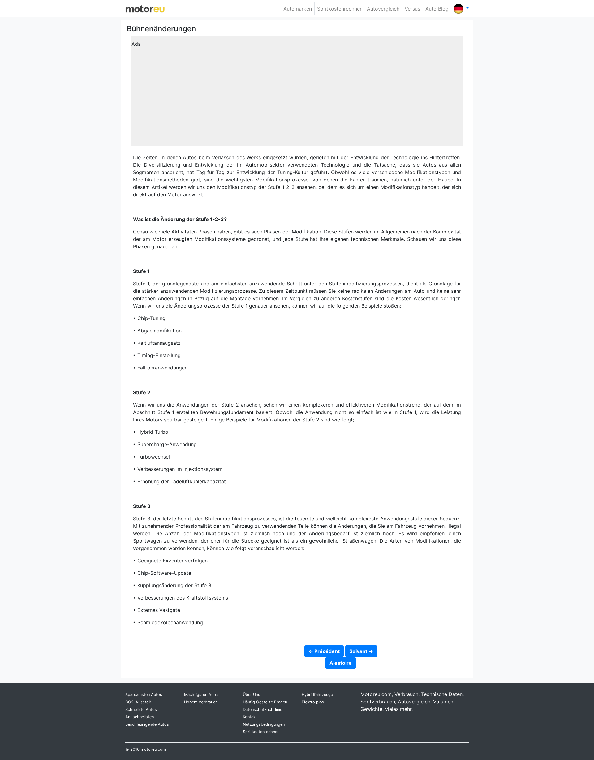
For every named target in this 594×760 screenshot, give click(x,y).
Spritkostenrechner (339, 9)
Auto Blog (437, 9)
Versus (412, 9)
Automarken (297, 9)
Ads (135, 44)
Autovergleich (383, 9)
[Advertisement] (297, 93)
